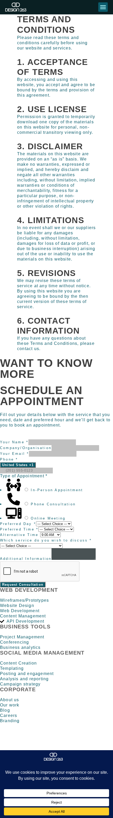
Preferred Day (18, 524)
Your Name (14, 442)
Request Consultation (22, 585)
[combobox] (18, 465)
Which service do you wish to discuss (46, 540)
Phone (9, 459)
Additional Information (26, 559)
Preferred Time (19, 529)
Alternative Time (20, 535)
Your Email (14, 454)
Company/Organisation (26, 448)
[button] (103, 7)
